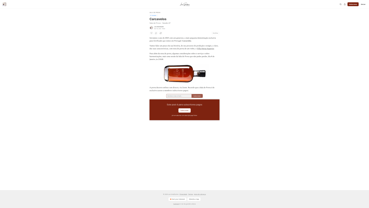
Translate (154, 15)
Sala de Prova (155, 12)
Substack (176, 204)
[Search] (340, 4)
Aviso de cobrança (200, 194)
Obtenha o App (194, 199)
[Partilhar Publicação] (345, 4)
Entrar (363, 4)
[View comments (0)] (156, 33)
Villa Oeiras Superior (205, 48)
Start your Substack (178, 199)
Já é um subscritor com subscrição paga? (184, 115)
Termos (190, 194)
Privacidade (183, 194)
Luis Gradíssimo (159, 26)
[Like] (151, 33)
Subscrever (353, 4)
